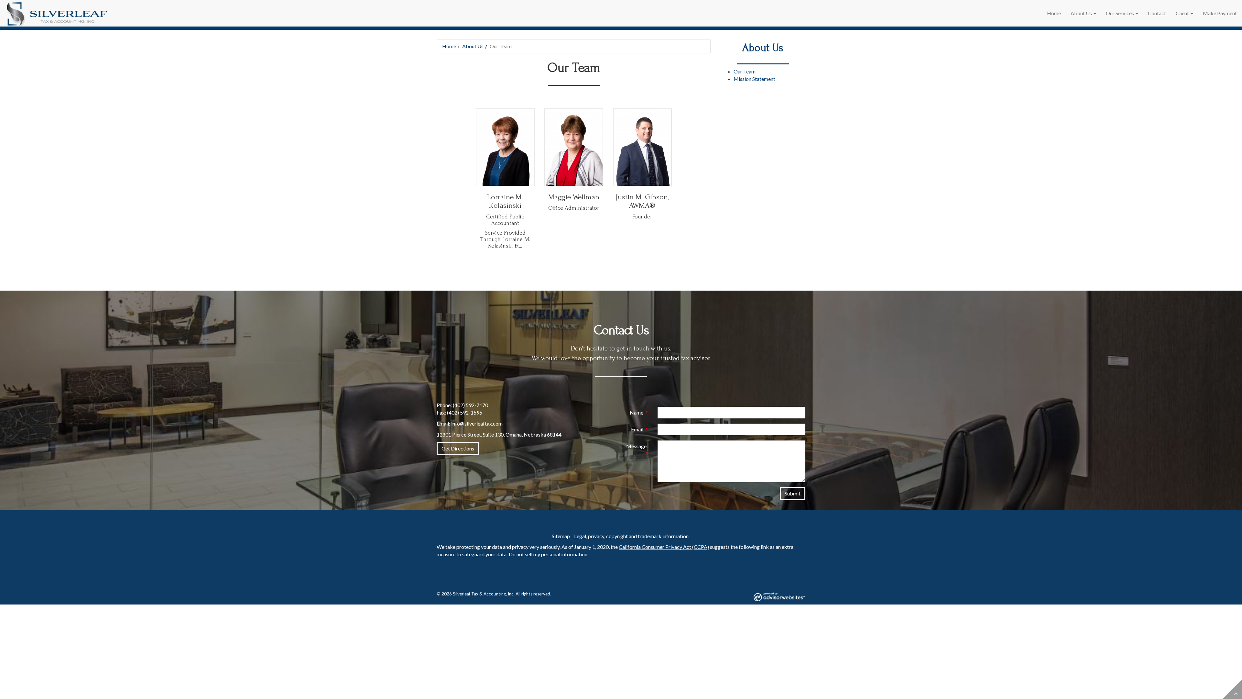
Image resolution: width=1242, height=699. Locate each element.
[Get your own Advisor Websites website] (779, 597)
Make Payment (1220, 13)
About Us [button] (1082, 13)
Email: (639, 429)
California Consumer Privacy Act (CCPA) (664, 547)
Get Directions (457, 448)
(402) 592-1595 (464, 412)
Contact (1157, 13)
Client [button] (1183, 13)
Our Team (745, 71)
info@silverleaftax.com (477, 423)
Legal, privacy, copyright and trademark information (631, 536)
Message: (637, 450)
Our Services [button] (1120, 13)
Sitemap (561, 536)
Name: (639, 412)
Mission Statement (754, 79)
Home (1054, 13)
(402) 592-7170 (470, 405)
